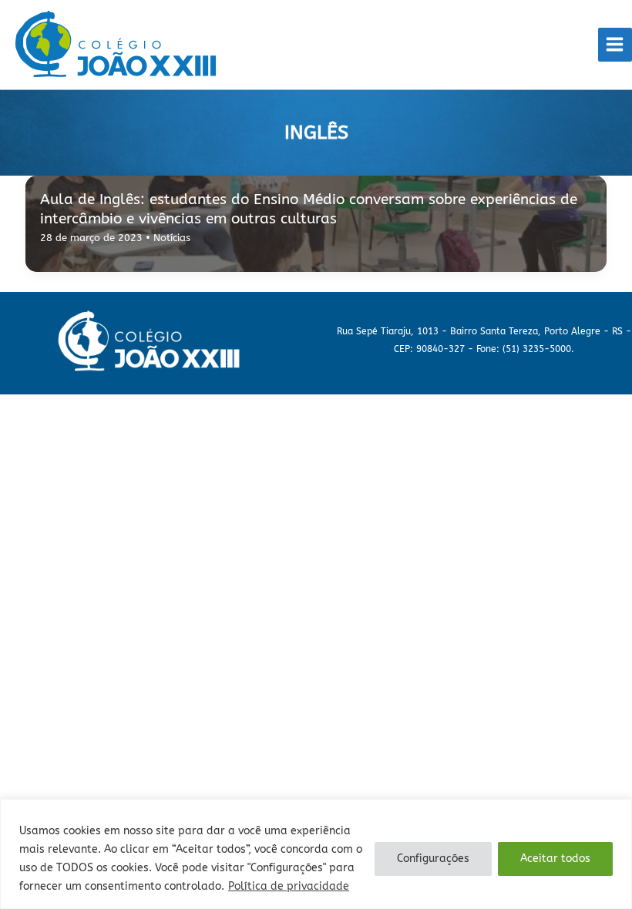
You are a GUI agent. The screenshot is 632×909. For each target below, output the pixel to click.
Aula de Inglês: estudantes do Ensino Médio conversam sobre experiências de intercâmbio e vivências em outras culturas (308, 208)
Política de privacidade (288, 886)
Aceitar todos (555, 858)
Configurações (433, 858)
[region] (316, 854)
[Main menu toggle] (615, 45)
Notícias (171, 237)
